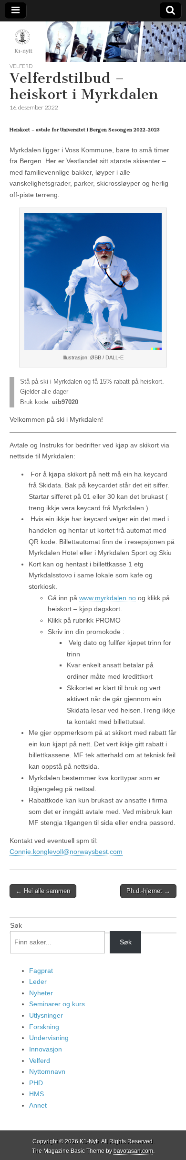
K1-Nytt (89, 1141)
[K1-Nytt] (93, 41)
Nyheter (41, 993)
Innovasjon (45, 1049)
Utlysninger (46, 1015)
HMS (36, 1094)
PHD (36, 1083)
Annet (38, 1105)
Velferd (21, 66)
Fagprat (41, 970)
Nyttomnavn (47, 1071)
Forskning (44, 1027)
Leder (38, 981)
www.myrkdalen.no (107, 598)
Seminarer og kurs (57, 1004)
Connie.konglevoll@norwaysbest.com (66, 851)
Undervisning (49, 1037)
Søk (16, 925)
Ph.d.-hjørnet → (148, 890)
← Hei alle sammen (43, 890)
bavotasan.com (133, 1151)
